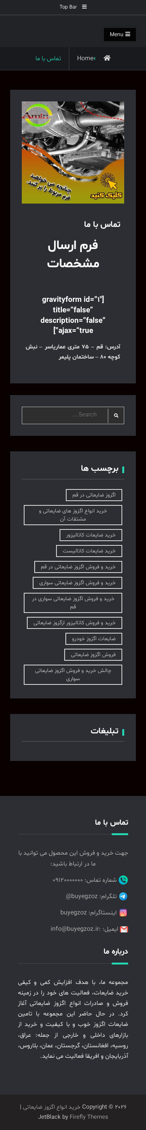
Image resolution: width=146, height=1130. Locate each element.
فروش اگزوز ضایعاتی (93, 654)
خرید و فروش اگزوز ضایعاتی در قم (78, 567)
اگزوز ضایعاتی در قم (94, 495)
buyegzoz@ (82, 896)
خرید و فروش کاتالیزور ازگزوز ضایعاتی (74, 623)
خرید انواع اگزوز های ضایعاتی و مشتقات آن (73, 515)
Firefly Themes (89, 1117)
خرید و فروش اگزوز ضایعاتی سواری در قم (73, 603)
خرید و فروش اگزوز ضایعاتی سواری (77, 583)
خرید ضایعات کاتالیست (89, 551)
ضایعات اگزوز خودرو (94, 638)
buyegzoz (73, 913)
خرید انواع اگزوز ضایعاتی (52, 1107)
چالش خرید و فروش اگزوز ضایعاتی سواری (73, 675)
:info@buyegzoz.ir (76, 929)
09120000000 (68, 880)
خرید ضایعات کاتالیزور (91, 535)
